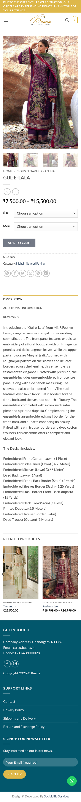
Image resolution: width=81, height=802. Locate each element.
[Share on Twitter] (22, 273)
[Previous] (10, 92)
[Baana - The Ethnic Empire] (40, 20)
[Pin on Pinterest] (38, 273)
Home (8, 171)
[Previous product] (15, 191)
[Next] (71, 92)
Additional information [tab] (23, 308)
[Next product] (7, 191)
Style (6, 226)
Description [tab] (12, 299)
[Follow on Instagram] (15, 663)
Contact (9, 701)
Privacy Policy (13, 710)
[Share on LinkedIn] (46, 273)
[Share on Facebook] (15, 273)
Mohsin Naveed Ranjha (36, 171)
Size (5, 212)
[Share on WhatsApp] (7, 273)
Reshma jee (50, 606)
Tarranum (9, 606)
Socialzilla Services (56, 796)
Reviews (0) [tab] (11, 317)
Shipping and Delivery (19, 718)
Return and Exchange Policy (23, 726)
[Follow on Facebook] (7, 663)
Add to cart (19, 243)
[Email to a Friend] (30, 273)
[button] (5, 20)
